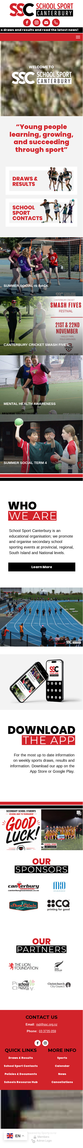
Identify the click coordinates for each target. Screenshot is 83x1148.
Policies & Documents (21, 1074)
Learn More (41, 566)
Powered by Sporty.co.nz (41, 1133)
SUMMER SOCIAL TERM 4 (25, 463)
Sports (62, 1058)
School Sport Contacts (21, 1066)
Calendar (62, 1066)
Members (42, 1136)
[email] (46, 22)
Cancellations (62, 1082)
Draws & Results (20, 1058)
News (62, 1074)
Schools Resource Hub (21, 1082)
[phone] (56, 22)
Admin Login (43, 1140)
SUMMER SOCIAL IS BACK (26, 286)
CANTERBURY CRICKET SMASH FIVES (36, 345)
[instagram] (36, 22)
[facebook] (27, 22)
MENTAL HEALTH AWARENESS (30, 404)
